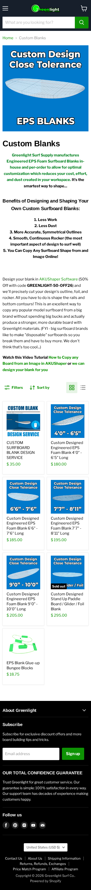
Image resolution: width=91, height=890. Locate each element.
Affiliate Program (65, 869)
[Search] (81, 22)
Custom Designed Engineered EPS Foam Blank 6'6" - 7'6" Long (23, 526)
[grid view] (71, 387)
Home (8, 38)
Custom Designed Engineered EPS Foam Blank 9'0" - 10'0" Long (23, 601)
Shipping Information (64, 858)
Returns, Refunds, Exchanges (43, 864)
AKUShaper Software (58, 279)
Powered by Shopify (45, 881)
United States (43, 847)
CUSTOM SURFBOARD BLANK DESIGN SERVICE (21, 450)
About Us (35, 858)
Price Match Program (29, 869)
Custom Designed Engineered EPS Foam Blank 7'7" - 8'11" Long (67, 526)
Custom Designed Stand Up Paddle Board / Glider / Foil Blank (67, 601)
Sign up (73, 753)
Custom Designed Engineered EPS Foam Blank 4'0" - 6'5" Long (67, 450)
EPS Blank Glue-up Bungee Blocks (23, 665)
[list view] (82, 387)
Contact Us (13, 858)
